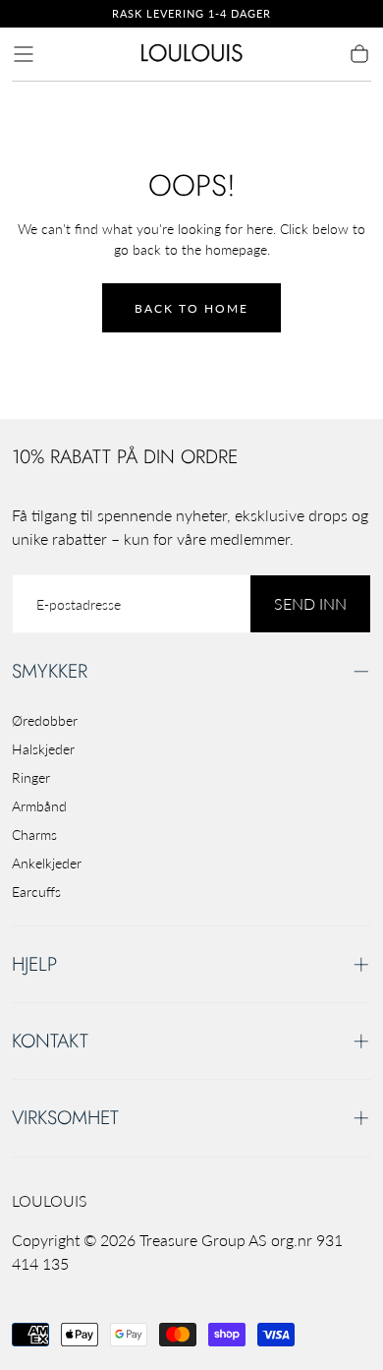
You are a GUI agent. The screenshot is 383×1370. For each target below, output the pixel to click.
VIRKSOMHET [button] (65, 1117)
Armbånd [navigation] (39, 806)
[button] (23, 54)
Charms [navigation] (34, 834)
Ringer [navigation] (31, 777)
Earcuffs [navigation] (36, 891)
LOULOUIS (49, 1200)
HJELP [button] (34, 964)
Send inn (310, 603)
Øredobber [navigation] (45, 720)
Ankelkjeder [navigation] (47, 863)
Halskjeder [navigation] (43, 749)
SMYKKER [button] (49, 671)
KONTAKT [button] (50, 1040)
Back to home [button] (191, 308)
